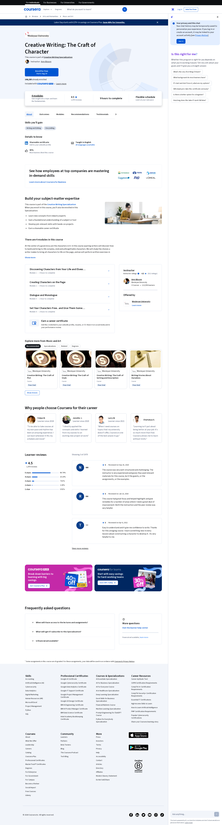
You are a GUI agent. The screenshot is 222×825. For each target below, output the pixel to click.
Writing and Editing (34, 128)
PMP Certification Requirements (143, 711)
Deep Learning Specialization (107, 694)
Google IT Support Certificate (72, 690)
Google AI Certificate (69, 679)
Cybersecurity (30, 687)
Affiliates (99, 772)
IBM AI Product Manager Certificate (74, 709)
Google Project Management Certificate (72, 696)
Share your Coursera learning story (144, 722)
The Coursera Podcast (69, 752)
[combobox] (91, 9)
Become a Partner (32, 783)
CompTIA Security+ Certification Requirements (143, 694)
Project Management (33, 706)
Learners (64, 737)
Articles (99, 764)
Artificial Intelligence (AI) (34, 683)
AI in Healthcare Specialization (107, 690)
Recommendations (80, 114)
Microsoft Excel (31, 702)
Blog (62, 748)
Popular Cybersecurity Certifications (140, 716)
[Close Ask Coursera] (173, 9)
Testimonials (102, 114)
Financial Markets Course (105, 705)
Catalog (28, 752)
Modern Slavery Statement (106, 776)
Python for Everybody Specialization (104, 720)
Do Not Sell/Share (103, 780)
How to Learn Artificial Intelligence (144, 707)
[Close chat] (217, 17)
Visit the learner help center (135, 627)
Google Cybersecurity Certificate (73, 683)
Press (98, 737)
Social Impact (30, 787)
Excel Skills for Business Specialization (105, 699)
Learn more (61, 83)
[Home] (26, 16)
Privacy (99, 748)
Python (28, 710)
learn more (144, 637)
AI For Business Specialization (107, 683)
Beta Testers (66, 745)
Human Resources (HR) (34, 698)
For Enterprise (31, 772)
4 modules (37, 96)
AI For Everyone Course (105, 687)
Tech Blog (64, 756)
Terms (98, 745)
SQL (27, 714)
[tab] (33, 346)
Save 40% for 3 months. (114, 22)
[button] (58, 9)
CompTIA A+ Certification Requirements (141, 688)
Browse (35, 16)
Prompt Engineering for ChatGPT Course (108, 714)
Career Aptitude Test (139, 679)
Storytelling (49, 128)
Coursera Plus (30, 756)
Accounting (29, 679)
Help (98, 752)
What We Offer (31, 741)
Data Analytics (30, 690)
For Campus (30, 780)
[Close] (157, 22)
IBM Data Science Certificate (72, 712)
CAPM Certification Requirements (144, 683)
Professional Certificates (35, 760)
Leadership (29, 745)
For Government (31, 776)
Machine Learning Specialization (108, 709)
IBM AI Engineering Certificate (72, 705)
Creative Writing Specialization (61, 204)
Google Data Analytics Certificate (73, 687)
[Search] (124, 9)
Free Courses (30, 791)
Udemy (28, 795)
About (29, 114)
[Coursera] (32, 9)
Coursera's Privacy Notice (124, 661)
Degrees (28, 768)
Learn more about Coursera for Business (47, 182)
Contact (99, 760)
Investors (99, 741)
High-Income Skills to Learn (141, 703)
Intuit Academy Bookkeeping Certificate (72, 718)
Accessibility (101, 756)
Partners (64, 741)
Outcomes (44, 114)
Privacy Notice (201, 35)
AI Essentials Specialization (106, 679)
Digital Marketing (31, 694)
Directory (99, 768)
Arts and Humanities (50, 16)
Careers (28, 748)
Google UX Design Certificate (72, 701)
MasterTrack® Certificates (35, 764)
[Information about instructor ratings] (138, 274)
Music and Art (68, 16)
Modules (60, 114)
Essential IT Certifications (141, 700)
